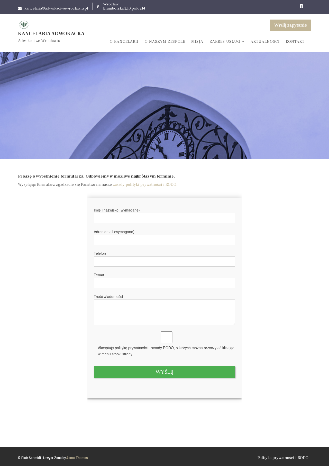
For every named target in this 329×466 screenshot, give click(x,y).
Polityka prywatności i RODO (283, 457)
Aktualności (265, 41)
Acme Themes (77, 457)
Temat (99, 274)
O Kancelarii (124, 41)
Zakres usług (224, 41)
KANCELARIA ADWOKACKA (51, 33)
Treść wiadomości (108, 296)
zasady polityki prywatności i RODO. (145, 184)
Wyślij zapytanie (290, 25)
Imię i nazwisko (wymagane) (117, 210)
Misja (197, 41)
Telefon (100, 253)
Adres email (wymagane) (114, 231)
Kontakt (295, 41)
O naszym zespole (165, 41)
